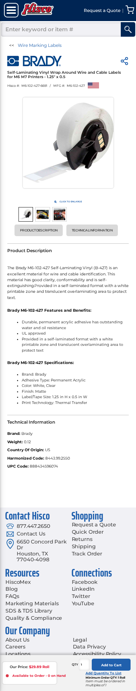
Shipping (84, 546)
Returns (82, 539)
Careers (15, 647)
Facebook (85, 582)
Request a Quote (94, 525)
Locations (17, 654)
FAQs (12, 596)
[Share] (124, 62)
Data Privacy (89, 647)
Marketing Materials (31, 603)
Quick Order (88, 532)
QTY (75, 664)
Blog (11, 589)
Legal (80, 640)
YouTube (83, 603)
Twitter (81, 596)
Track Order (87, 554)
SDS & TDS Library (28, 611)
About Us (17, 640)
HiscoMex (18, 582)
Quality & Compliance (33, 618)
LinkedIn (83, 589)
